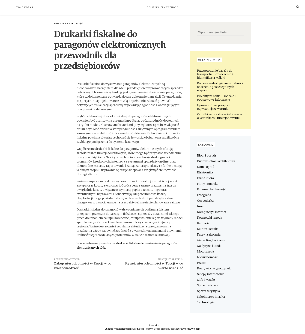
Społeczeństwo (207, 285)
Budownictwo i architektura (216, 161)
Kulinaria (203, 223)
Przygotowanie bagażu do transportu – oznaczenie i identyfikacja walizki (215, 74)
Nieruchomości (207, 257)
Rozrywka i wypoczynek (214, 268)
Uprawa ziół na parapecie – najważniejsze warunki (215, 106)
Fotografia (204, 195)
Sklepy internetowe (210, 274)
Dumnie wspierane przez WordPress (125, 328)
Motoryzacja (205, 251)
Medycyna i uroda (209, 246)
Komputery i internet (211, 212)
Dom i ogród (205, 166)
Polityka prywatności (163, 7)
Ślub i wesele (206, 279)
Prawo (201, 262)
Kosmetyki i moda (209, 217)
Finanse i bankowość (68, 23)
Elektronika (205, 172)
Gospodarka (205, 200)
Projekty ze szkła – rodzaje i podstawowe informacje (216, 97)
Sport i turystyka (208, 291)
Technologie (206, 302)
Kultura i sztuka (207, 229)
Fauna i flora (205, 178)
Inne (200, 206)
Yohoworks (24, 7)
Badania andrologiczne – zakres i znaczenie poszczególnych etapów (220, 87)
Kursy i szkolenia (208, 234)
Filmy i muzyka (207, 183)
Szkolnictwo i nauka (211, 296)
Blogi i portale (206, 155)
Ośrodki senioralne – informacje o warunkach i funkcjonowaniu (219, 116)
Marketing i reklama (211, 240)
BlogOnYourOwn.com (188, 328)
